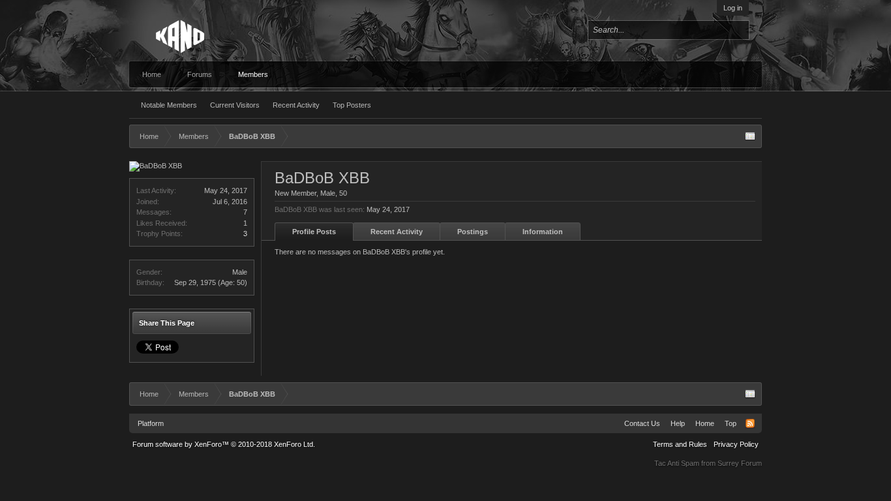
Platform (151, 423)
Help (678, 423)
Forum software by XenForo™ (223, 444)
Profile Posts (314, 231)
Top (730, 423)
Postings (472, 231)
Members (253, 74)
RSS (750, 423)
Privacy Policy (736, 444)
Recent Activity (296, 105)
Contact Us (642, 423)
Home (151, 74)
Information (542, 231)
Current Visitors (235, 105)
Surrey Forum (739, 463)
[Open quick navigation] (750, 136)
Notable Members (169, 105)
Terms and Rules (680, 444)
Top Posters (352, 105)
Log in (732, 8)
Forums (199, 74)
